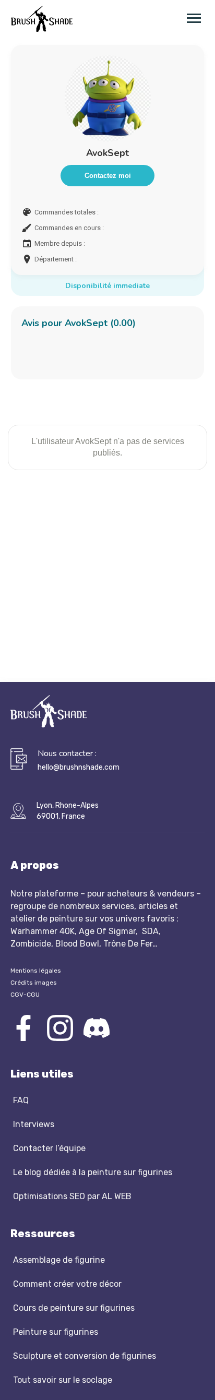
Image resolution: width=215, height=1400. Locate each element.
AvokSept (107, 153)
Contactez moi (108, 176)
